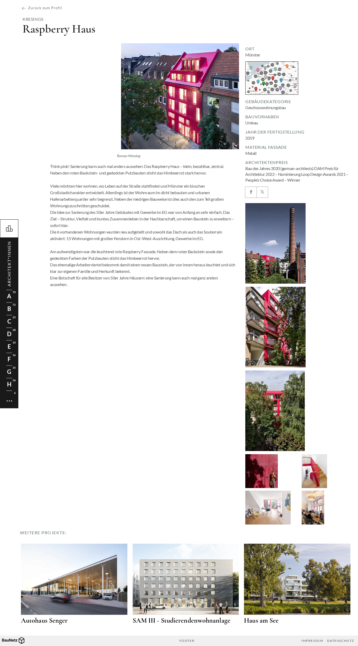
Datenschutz (340, 640)
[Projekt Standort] (272, 78)
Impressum (312, 640)
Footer (187, 640)
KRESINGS (33, 19)
